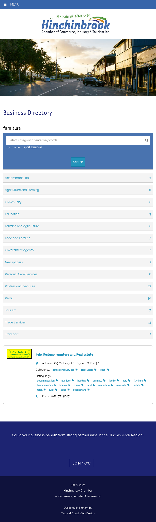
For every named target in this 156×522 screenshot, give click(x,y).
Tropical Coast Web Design (78, 513)
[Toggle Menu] (5, 4)
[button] (6, 68)
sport (27, 147)
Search (78, 162)
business (36, 147)
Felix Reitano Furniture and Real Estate (64, 354)
